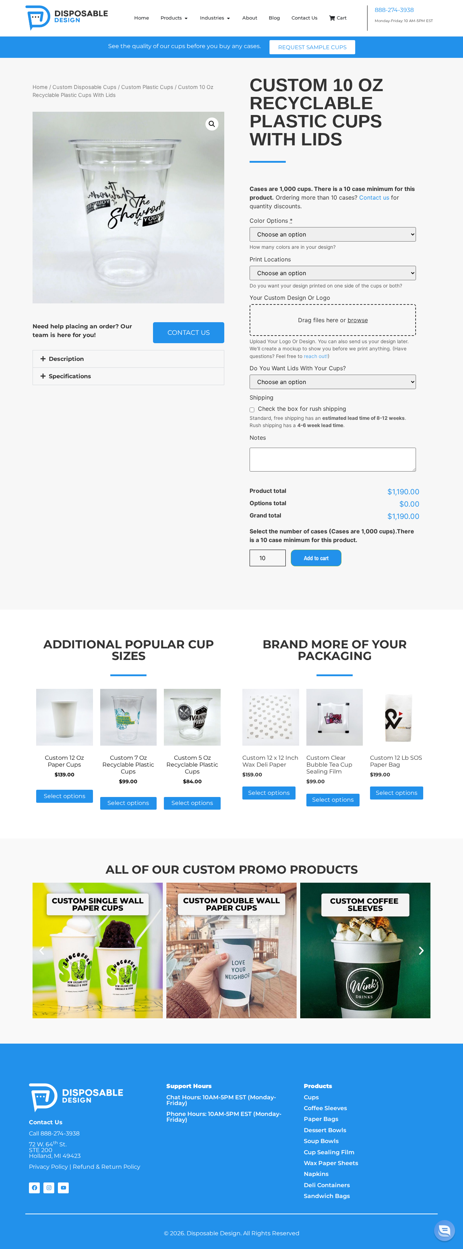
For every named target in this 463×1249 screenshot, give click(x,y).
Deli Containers (327, 1185)
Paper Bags (321, 1119)
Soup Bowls (321, 1141)
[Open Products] (186, 18)
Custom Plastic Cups (147, 87)
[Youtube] (63, 1187)
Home (40, 87)
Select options (64, 796)
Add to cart (316, 558)
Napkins (316, 1174)
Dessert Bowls (325, 1130)
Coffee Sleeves (325, 1108)
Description (66, 358)
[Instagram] (48, 1187)
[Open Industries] (228, 18)
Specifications (70, 376)
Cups (311, 1097)
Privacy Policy (48, 1166)
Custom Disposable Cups (84, 87)
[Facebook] (34, 1187)
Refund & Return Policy (106, 1166)
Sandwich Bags (327, 1196)
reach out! (316, 356)
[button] (211, 124)
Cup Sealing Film (329, 1152)
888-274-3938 (394, 10)
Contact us (374, 197)
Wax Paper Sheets (331, 1163)
